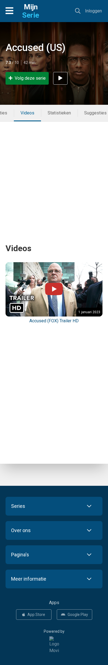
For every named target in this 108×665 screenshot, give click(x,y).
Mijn (30, 11)
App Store (36, 614)
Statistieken (59, 113)
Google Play (78, 614)
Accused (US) (35, 47)
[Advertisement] (54, 175)
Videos (27, 113)
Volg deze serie (30, 78)
